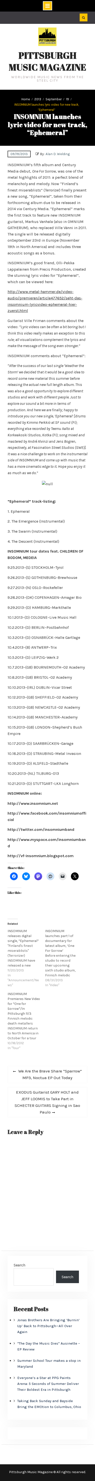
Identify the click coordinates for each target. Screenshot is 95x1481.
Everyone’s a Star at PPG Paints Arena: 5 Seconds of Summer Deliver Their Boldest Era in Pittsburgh (48, 1384)
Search (19, 1265)
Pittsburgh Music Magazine (47, 61)
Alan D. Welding (58, 154)
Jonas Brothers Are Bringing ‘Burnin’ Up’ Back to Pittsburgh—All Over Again (48, 1326)
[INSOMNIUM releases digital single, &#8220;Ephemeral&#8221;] (26, 958)
